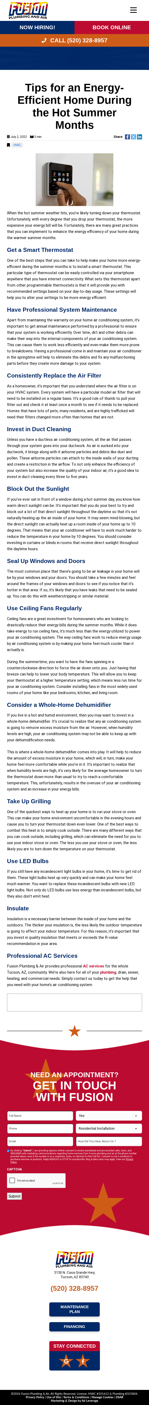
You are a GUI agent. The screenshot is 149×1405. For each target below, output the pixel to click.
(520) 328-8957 (74, 1288)
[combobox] (109, 1116)
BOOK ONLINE (112, 27)
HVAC (17, 145)
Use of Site (54, 1397)
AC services (93, 966)
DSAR (119, 1397)
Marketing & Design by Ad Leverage (74, 1400)
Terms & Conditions (76, 1397)
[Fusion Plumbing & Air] (28, 10)
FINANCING (74, 1326)
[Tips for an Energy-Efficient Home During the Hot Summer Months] (74, 179)
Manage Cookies (102, 1397)
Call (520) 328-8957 (78, 40)
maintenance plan (75, 1309)
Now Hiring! (37, 27)
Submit (15, 1196)
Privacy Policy (35, 1397)
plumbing (108, 972)
